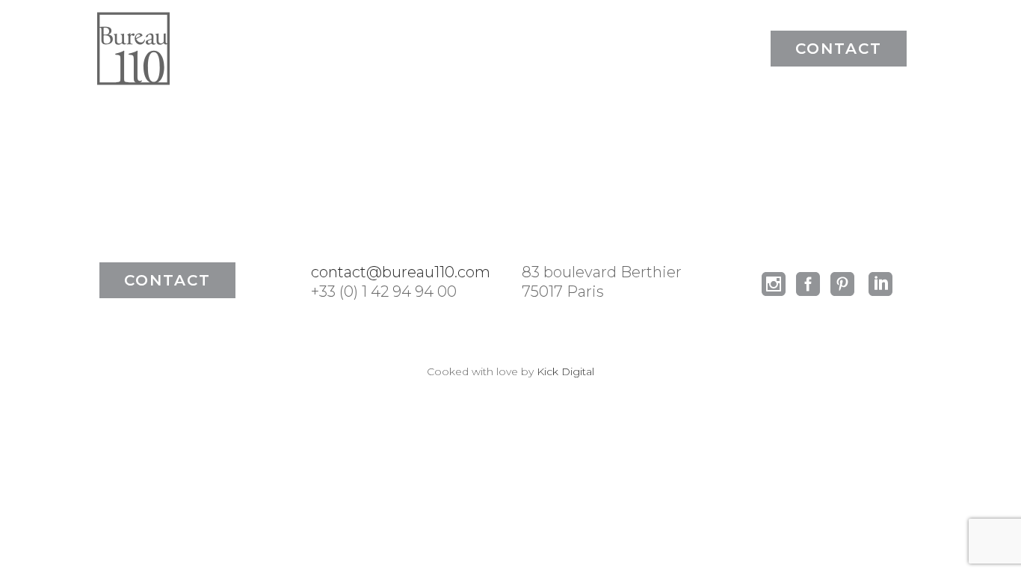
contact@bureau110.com (400, 272)
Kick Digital (565, 371)
